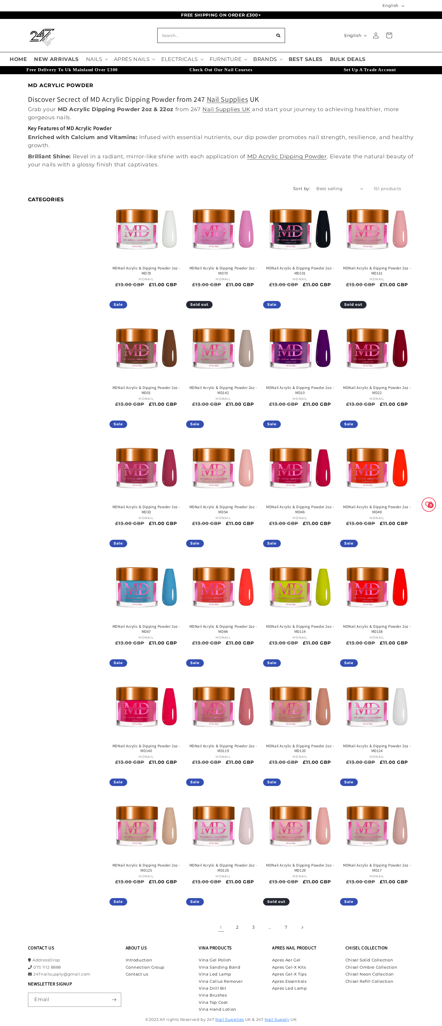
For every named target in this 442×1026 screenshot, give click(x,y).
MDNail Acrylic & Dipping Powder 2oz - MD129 (300, 868)
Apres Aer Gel (286, 960)
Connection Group (145, 967)
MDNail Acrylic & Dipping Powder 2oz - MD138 (377, 629)
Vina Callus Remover (221, 981)
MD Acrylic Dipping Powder (287, 156)
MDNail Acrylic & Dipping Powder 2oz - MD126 (223, 868)
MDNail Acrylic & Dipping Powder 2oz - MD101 (300, 271)
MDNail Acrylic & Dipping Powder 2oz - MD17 (377, 868)
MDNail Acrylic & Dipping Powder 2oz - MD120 (300, 749)
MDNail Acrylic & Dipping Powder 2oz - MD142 (223, 390)
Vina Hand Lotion (217, 1009)
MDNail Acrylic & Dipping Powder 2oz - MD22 (377, 390)
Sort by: (301, 188)
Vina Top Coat (213, 1002)
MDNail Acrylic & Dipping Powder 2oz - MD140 (146, 749)
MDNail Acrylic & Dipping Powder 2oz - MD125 (146, 868)
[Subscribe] (114, 1000)
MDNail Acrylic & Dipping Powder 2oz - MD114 (300, 629)
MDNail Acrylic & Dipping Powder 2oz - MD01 (146, 390)
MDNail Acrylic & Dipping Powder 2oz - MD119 (223, 749)
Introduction (139, 960)
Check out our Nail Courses (221, 69)
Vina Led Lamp (215, 974)
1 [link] (221, 927)
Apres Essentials (289, 981)
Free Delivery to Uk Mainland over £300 (72, 69)
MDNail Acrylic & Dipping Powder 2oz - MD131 (377, 271)
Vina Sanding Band (219, 967)
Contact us (137, 974)
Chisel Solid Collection (369, 960)
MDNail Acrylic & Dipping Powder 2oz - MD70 (223, 271)
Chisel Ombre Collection (371, 967)
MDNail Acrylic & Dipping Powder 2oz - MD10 (300, 390)
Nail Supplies (227, 99)
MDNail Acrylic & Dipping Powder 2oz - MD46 (300, 510)
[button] (96, 59)
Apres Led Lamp (289, 988)
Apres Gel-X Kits (289, 967)
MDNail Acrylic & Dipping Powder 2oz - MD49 (377, 510)
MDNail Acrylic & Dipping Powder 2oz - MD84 (223, 629)
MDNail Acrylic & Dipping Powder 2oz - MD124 (377, 749)
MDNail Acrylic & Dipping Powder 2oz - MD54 (223, 510)
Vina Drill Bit (212, 988)
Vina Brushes (213, 995)
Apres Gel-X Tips (289, 974)
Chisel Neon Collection (369, 974)
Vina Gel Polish (215, 960)
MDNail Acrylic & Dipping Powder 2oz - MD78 (146, 271)
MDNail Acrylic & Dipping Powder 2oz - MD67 (146, 629)
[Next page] (302, 927)
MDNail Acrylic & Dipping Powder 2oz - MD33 (146, 510)
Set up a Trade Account (370, 69)
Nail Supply (277, 1019)
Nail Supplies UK (226, 109)
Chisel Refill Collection (369, 981)
